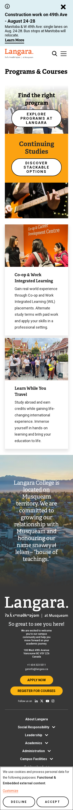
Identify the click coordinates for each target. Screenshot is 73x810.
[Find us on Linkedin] (36, 701)
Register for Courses (36, 691)
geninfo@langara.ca (36, 669)
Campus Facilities (33, 759)
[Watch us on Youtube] (47, 701)
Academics (33, 743)
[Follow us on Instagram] (53, 701)
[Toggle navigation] (63, 53)
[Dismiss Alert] (63, 7)
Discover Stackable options (36, 167)
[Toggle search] (54, 53)
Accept (52, 801)
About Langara (36, 719)
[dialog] (36, 788)
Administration (33, 751)
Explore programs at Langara (36, 118)
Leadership (33, 735)
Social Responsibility (33, 727)
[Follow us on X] (41, 701)
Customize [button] (10, 791)
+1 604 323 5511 (36, 664)
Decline (19, 801)
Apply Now (36, 680)
